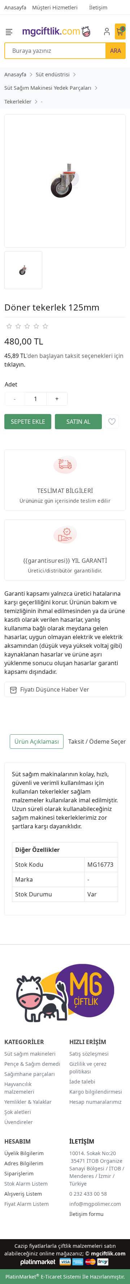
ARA (115, 51)
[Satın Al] (78, 421)
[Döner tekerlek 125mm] (65, 181)
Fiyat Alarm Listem (26, 1203)
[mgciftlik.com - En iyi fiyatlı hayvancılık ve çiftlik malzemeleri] (56, 31)
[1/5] (8, 326)
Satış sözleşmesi (89, 1053)
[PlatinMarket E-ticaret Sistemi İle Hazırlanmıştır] (38, 1262)
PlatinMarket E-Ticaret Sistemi (43, 1276)
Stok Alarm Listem (26, 1183)
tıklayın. (14, 364)
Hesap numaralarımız (95, 1101)
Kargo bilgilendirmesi (95, 1091)
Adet (11, 384)
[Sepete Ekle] (27, 421)
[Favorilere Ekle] (111, 421)
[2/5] (13, 326)
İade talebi (82, 1081)
